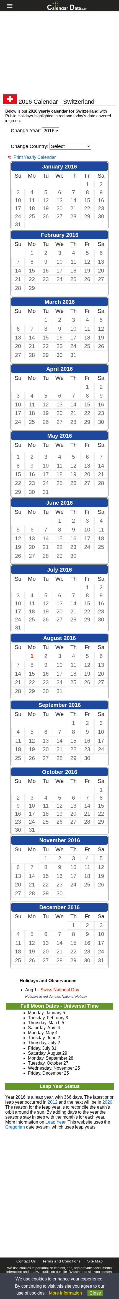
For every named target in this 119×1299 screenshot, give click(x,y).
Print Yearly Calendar (35, 157)
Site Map (95, 1261)
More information (65, 1293)
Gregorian (15, 1127)
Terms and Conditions (61, 1261)
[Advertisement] (59, 53)
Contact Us (26, 1261)
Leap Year (55, 1122)
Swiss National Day (59, 989)
